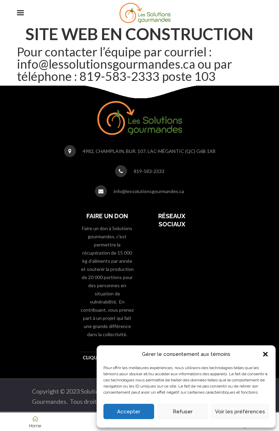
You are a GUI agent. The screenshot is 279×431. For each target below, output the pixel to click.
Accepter (128, 412)
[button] (265, 354)
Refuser (183, 412)
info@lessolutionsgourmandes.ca (149, 191)
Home (35, 425)
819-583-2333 (149, 171)
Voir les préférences (240, 412)
